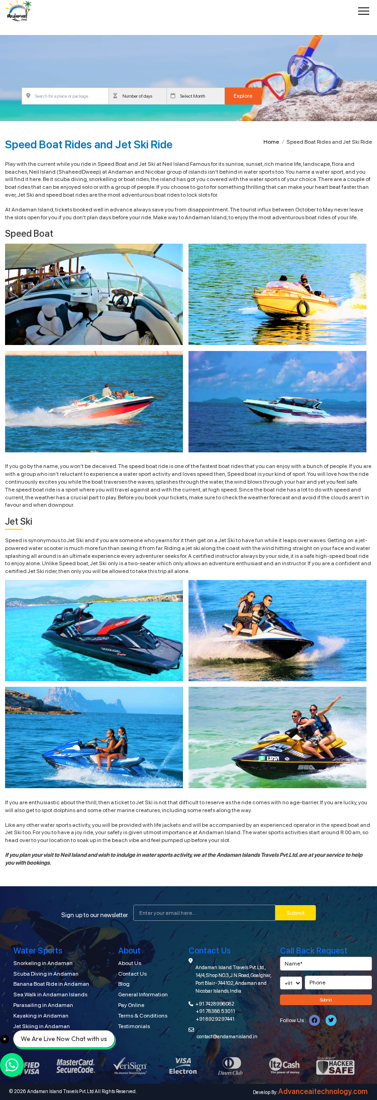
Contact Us (132, 974)
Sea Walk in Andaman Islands (50, 994)
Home (271, 142)
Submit (295, 913)
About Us (129, 963)
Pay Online (131, 1005)
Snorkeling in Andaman (43, 963)
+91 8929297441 (215, 1019)
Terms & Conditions (142, 1015)
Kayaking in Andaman (41, 1015)
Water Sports (38, 950)
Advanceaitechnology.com (323, 1091)
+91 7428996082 (214, 1004)
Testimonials (134, 1026)
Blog (124, 984)
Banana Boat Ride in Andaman (51, 984)
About (129, 950)
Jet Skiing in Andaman (41, 1026)
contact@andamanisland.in (227, 1036)
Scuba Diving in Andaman (46, 974)
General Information (143, 994)
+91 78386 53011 (215, 1011)
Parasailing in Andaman (43, 1005)
